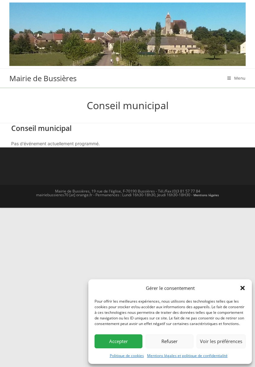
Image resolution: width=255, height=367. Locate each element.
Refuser (169, 341)
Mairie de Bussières (42, 78)
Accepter (118, 341)
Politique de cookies (127, 355)
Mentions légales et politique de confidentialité (187, 355)
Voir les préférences (221, 341)
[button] (242, 288)
